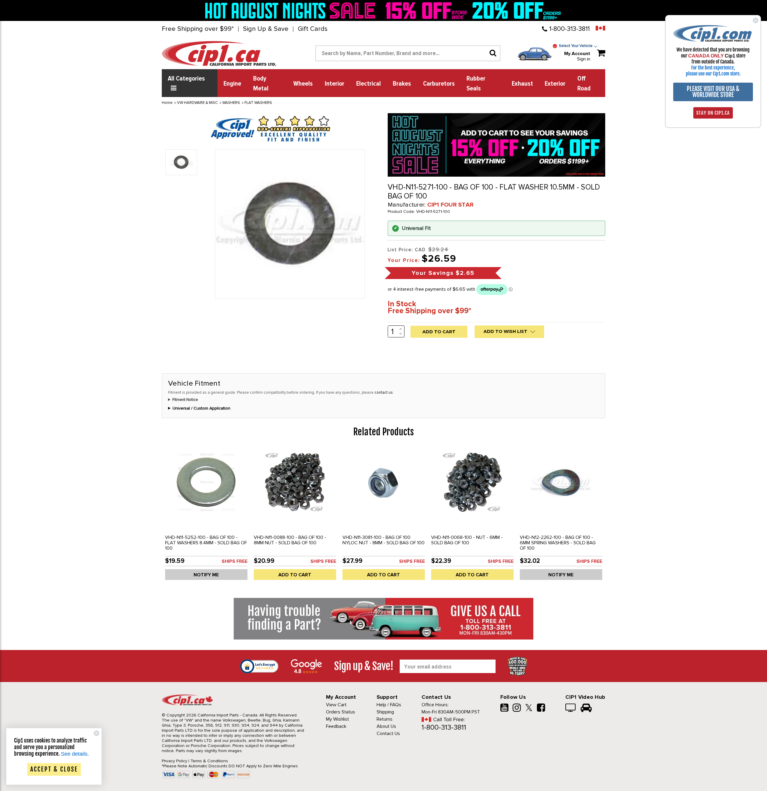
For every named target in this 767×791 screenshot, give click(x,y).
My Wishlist (337, 719)
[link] (292, 10)
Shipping (385, 712)
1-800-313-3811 (569, 29)
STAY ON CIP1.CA (713, 113)
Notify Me (206, 575)
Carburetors (439, 84)
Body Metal (260, 83)
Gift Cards (312, 29)
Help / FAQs (389, 705)
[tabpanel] (206, 516)
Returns (384, 719)
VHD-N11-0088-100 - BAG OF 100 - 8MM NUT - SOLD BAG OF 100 (290, 540)
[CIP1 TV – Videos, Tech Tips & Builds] (570, 708)
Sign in (583, 59)
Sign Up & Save (266, 29)
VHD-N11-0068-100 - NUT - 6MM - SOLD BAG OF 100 (467, 540)
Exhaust (522, 84)
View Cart (336, 705)
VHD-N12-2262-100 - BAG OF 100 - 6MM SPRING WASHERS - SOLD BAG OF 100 (558, 542)
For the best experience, (713, 68)
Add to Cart (294, 575)
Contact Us (388, 734)
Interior (334, 84)
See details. (75, 754)
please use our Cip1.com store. (713, 74)
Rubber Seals (475, 83)
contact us (384, 392)
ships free (234, 561)
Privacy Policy (174, 760)
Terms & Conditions (209, 760)
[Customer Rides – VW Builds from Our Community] (586, 708)
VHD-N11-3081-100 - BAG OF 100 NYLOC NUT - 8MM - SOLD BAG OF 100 (383, 540)
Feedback (336, 726)
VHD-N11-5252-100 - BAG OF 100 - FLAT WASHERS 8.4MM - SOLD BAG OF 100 (206, 542)
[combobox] (407, 53)
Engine (232, 84)
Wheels (303, 84)
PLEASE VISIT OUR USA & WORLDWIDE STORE (713, 92)
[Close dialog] (756, 20)
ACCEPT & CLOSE (54, 769)
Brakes (402, 84)
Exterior (555, 84)
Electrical (368, 84)
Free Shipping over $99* (198, 29)
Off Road (584, 83)
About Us (386, 726)
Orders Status (340, 712)
